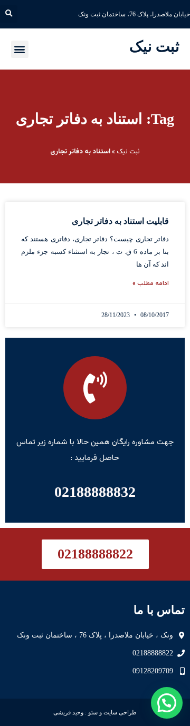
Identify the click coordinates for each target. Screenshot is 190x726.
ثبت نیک (154, 46)
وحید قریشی (68, 712)
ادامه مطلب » (150, 283)
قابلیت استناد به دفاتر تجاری (120, 221)
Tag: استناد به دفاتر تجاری (95, 119)
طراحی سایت (120, 712)
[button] (8, 14)
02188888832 (95, 492)
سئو (93, 712)
